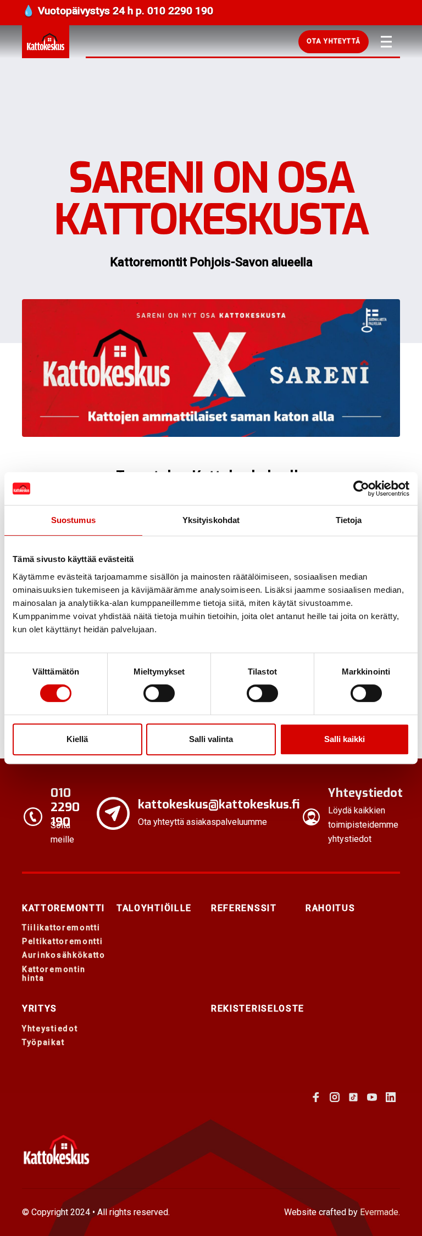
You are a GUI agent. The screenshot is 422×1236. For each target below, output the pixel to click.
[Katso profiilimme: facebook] (316, 1097)
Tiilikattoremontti (61, 927)
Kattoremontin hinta (54, 974)
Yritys (39, 1008)
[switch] (159, 693)
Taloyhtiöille (154, 908)
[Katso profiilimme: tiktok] (353, 1097)
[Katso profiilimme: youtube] (372, 1097)
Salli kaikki (344, 739)
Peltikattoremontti (62, 941)
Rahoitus (331, 908)
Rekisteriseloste (257, 1008)
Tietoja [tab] (349, 520)
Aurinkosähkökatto (64, 955)
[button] (333, 42)
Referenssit (244, 908)
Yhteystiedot (49, 1028)
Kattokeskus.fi (45, 41)
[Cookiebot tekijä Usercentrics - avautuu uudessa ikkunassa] (361, 488)
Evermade (379, 1212)
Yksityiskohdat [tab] (211, 520)
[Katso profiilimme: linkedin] (390, 1097)
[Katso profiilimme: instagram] (334, 1097)
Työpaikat (43, 1042)
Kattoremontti (63, 908)
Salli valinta (211, 739)
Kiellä (77, 739)
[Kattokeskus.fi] (56, 1149)
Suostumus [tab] (73, 520)
